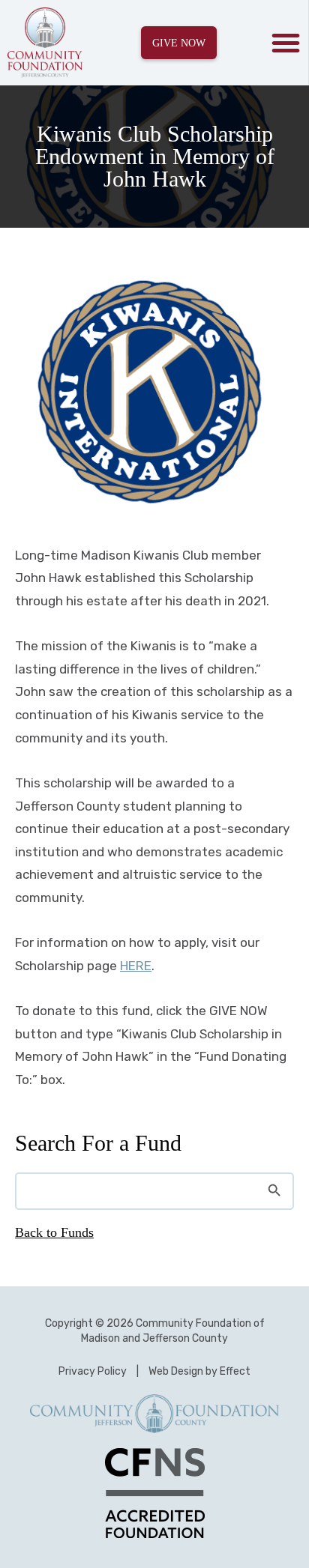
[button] (285, 42)
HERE (136, 965)
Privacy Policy (92, 1371)
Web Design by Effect (199, 1371)
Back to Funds (54, 1232)
